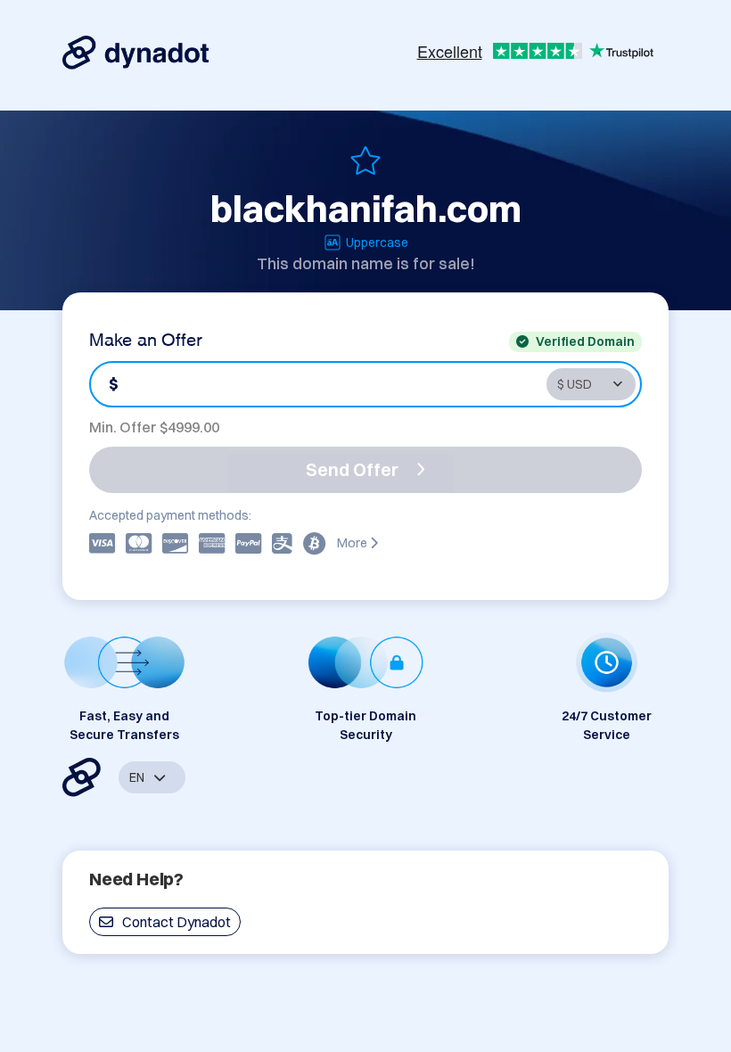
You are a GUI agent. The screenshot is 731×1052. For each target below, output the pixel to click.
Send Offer (352, 469)
